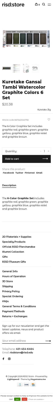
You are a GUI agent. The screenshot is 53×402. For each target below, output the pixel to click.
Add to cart (12, 158)
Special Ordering (12, 296)
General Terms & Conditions (19, 306)
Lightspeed (13, 379)
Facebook (8, 172)
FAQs (5, 301)
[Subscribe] (47, 341)
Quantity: (11, 151)
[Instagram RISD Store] (9, 359)
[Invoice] (20, 385)
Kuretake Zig (44, 109)
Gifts (5, 256)
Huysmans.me (38, 379)
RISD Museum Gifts (14, 261)
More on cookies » (36, 399)
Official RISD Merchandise (18, 246)
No (24, 399)
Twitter (19, 172)
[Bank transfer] (27, 385)
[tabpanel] (26, 39)
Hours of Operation (14, 276)
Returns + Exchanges (14, 316)
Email (39, 172)
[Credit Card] (33, 385)
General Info (10, 271)
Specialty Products (13, 241)
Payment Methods (13, 311)
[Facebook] (3, 359)
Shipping (7, 286)
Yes (17, 399)
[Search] (44, 4)
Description (9, 185)
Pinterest (30, 172)
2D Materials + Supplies (16, 236)
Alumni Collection (13, 251)
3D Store (7, 281)
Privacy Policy (11, 291)
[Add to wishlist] (49, 119)
